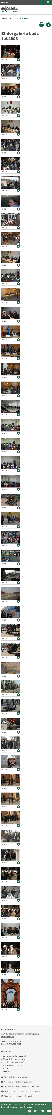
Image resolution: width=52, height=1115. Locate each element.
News (26, 18)
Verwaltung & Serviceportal (14, 1056)
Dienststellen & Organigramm (15, 1059)
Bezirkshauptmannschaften (14, 1062)
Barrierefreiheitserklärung (12, 1107)
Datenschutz (40, 1104)
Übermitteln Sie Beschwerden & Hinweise (22, 1086)
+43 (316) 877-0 (15, 1041)
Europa (18, 18)
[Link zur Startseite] (9, 9)
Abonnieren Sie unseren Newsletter (19, 1096)
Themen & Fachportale (12, 1065)
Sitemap (28, 1107)
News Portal (8, 1071)
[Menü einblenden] (48, 2)
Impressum (28, 1104)
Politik (5, 1068)
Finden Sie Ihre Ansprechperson (18, 1077)
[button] (41, 2)
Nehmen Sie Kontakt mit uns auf (18, 1082)
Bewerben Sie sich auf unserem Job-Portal (23, 1091)
